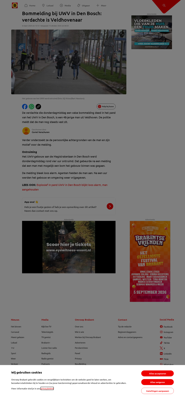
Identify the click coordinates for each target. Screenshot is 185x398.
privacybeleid (47, 388)
